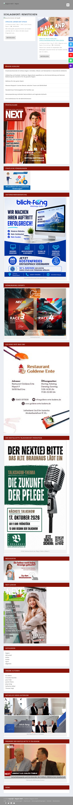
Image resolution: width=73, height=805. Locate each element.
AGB (5, 801)
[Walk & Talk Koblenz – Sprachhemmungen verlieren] (53, 26)
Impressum (27, 801)
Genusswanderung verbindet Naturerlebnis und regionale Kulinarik (25, 94)
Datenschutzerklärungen (14, 801)
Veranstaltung (46, 45)
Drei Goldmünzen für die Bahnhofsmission (18, 98)
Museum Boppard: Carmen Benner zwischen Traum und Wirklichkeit (26, 85)
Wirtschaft (8, 655)
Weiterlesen (10, 37)
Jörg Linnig (8, 684)
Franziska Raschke (10, 678)
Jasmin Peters (9, 682)
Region (7, 26)
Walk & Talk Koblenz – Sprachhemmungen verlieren (51, 39)
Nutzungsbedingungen (38, 801)
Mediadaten (56, 801)
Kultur (7, 657)
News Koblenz (13, 66)
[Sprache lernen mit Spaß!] (19, 18)
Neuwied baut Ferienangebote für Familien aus (19, 90)
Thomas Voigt (9, 688)
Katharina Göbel (11, 24)
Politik (7, 659)
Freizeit (29, 24)
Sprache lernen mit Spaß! (16, 22)
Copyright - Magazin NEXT (15, 798)
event (25, 24)
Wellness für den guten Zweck (14, 81)
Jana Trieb (8, 680)
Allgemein (60, 43)
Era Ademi (8, 675)
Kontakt (49, 801)
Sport (7, 661)
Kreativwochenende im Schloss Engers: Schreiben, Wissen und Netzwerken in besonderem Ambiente (36, 71)
